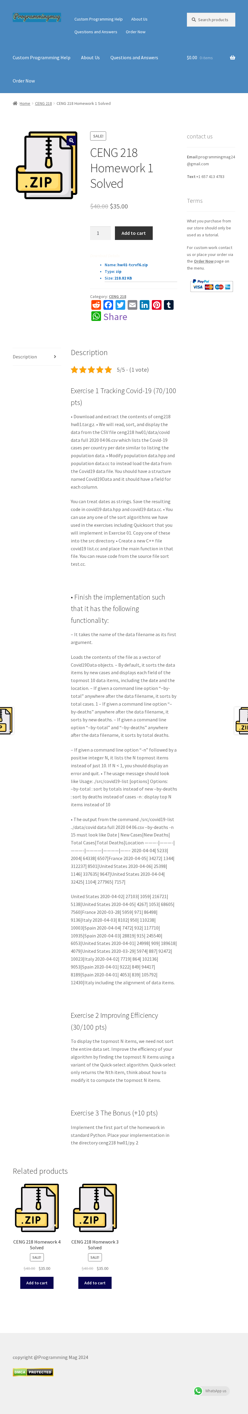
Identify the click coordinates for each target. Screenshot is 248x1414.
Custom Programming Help (98, 19)
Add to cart (134, 233)
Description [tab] (25, 357)
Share (115, 317)
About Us (139, 19)
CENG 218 (43, 103)
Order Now (135, 31)
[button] (71, 140)
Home (25, 103)
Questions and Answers (95, 31)
